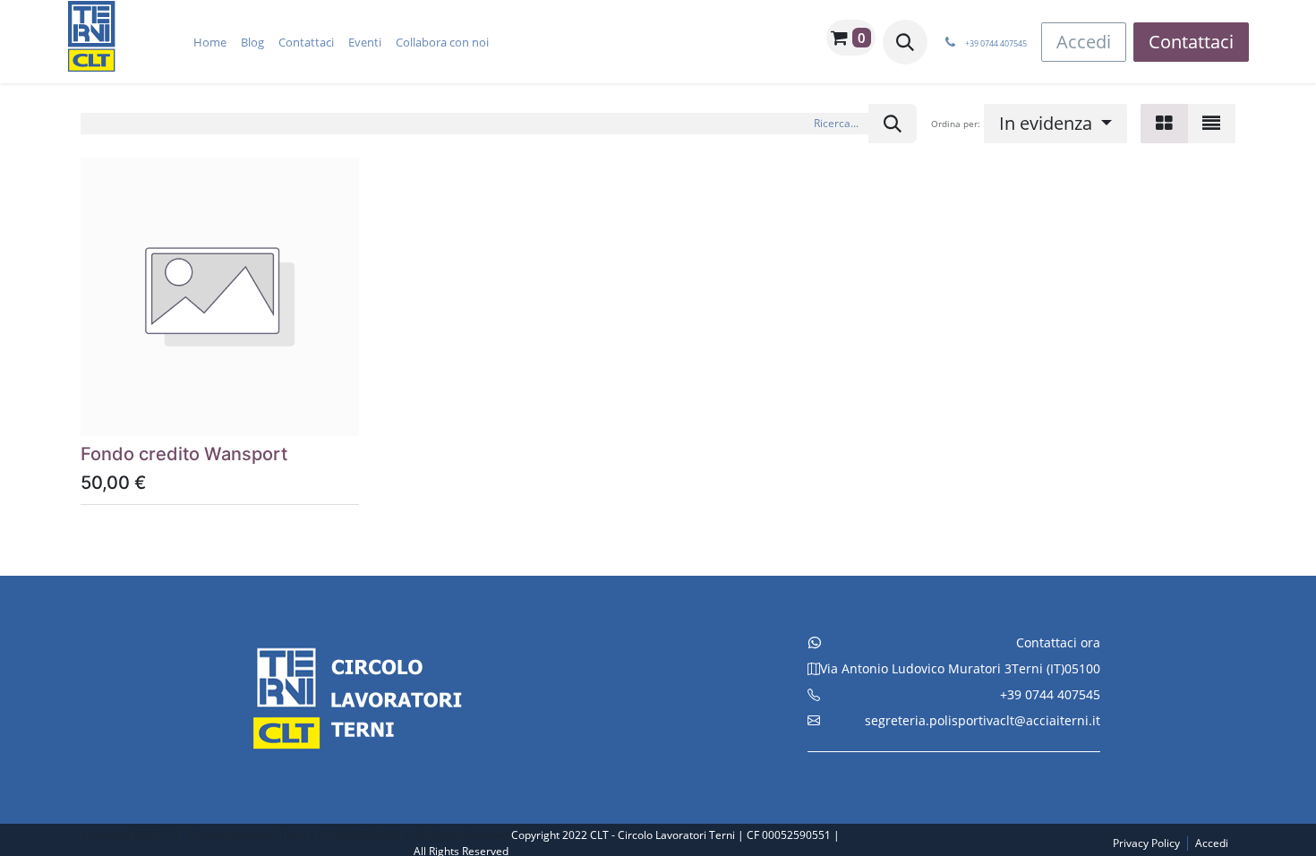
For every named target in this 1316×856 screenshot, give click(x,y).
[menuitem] (210, 42)
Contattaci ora (1058, 642)
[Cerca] (892, 123)
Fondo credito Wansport (184, 454)
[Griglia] (1164, 123)
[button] (905, 42)
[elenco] (1211, 123)
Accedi (1083, 42)
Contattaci (1191, 42)
